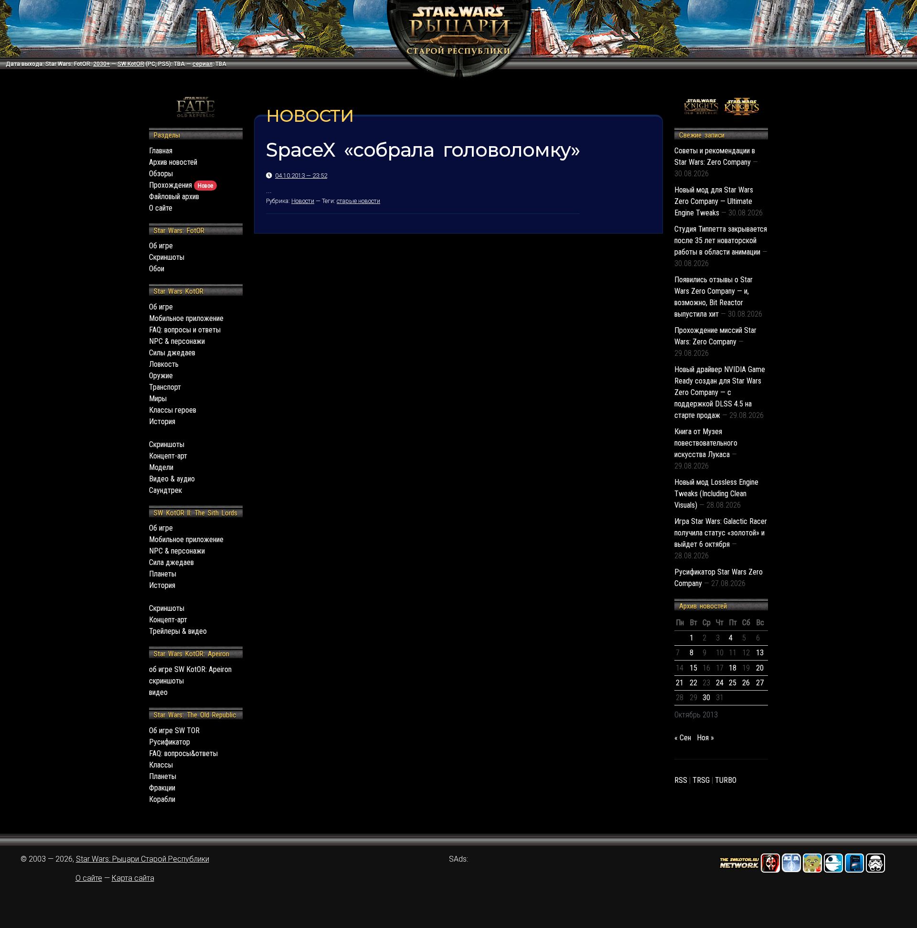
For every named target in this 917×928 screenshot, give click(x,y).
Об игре (161, 245)
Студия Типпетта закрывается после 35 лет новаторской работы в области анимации (720, 240)
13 (760, 652)
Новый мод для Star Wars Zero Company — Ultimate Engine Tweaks (713, 201)
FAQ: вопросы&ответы (183, 753)
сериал (202, 64)
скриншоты (166, 680)
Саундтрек (165, 490)
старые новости (358, 200)
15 (693, 667)
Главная (160, 150)
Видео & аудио (172, 478)
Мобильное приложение (186, 318)
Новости (302, 200)
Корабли (162, 799)
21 (679, 682)
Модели (161, 467)
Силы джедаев (172, 352)
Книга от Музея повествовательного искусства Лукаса (705, 443)
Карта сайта (133, 878)
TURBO (725, 780)
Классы (161, 764)
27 (760, 682)
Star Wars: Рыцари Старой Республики (142, 859)
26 (746, 682)
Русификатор (169, 742)
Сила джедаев (171, 562)
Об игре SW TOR (174, 730)
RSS (680, 780)
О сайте (160, 208)
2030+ (101, 64)
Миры (158, 398)
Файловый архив (174, 196)
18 (732, 667)
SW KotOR (130, 64)
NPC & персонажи (177, 341)
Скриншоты (166, 257)
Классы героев (172, 410)
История (162, 421)
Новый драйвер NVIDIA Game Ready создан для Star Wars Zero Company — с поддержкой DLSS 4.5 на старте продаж (719, 392)
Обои (156, 268)
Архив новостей (173, 162)
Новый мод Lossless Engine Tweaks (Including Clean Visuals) (716, 494)
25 (732, 682)
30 (706, 697)
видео (158, 692)
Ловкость (164, 364)
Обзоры (161, 173)
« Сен (682, 737)
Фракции (162, 787)
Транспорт (165, 387)
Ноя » (705, 737)
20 (760, 667)
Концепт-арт (168, 455)
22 (693, 682)
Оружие (161, 375)
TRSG (701, 780)
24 (720, 682)
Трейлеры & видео (178, 631)
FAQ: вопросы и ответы (185, 329)
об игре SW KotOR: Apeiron (190, 669)
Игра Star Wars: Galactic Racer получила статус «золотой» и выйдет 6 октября (720, 533)
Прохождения (181, 185)
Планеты (162, 573)
